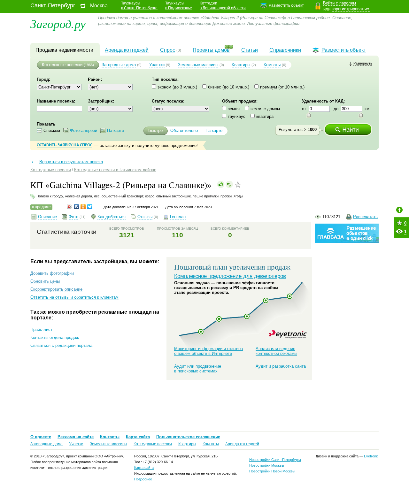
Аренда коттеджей (127, 50)
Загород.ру (58, 23)
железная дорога (78, 196)
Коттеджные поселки (62, 64)
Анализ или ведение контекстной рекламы (276, 351)
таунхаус (236, 116)
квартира (265, 116)
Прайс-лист (41, 329)
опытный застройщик (173, 196)
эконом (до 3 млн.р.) (177, 87)
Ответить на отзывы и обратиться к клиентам (74, 297)
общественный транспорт (122, 196)
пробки (226, 196)
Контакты (110, 436)
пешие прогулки (206, 196)
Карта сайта (138, 436)
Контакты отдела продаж (54, 337)
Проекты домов (211, 50)
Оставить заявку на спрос (64, 145)
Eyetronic (288, 334)
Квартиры (241, 64)
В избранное (238, 184)
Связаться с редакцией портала (61, 345)
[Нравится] (221, 184)
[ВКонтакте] (76, 207)
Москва (99, 5)
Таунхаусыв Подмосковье (178, 5)
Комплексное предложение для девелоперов (230, 276)
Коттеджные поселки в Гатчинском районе (115, 169)
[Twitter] (90, 207)
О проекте (40, 436)
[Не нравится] (229, 184)
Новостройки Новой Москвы (272, 471)
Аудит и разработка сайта (281, 366)
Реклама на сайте (76, 436)
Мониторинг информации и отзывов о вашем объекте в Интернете (208, 351)
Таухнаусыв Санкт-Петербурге (139, 5)
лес (97, 196)
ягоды (238, 196)
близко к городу (50, 196)
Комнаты (272, 64)
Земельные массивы (198, 64)
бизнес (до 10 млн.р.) (228, 87)
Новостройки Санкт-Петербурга (275, 460)
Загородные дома (119, 64)
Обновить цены (45, 281)
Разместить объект (286, 5)
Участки (157, 64)
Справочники (285, 50)
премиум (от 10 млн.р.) (282, 87)
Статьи (249, 50)
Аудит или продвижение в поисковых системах (197, 368)
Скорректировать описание (56, 289)
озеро (149, 196)
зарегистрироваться (351, 8)
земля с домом (265, 108)
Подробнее (143, 479)
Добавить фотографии (52, 273)
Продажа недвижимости (64, 50)
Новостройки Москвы (266, 465)
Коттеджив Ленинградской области (223, 5)
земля (234, 108)
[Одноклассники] (83, 207)
